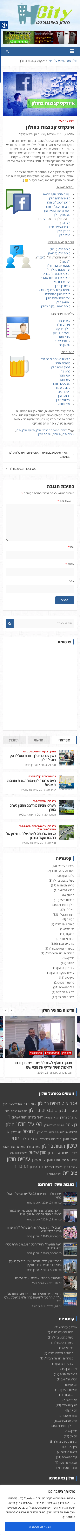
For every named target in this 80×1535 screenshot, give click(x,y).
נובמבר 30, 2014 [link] (46, 814)
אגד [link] (73, 1103)
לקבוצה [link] (65, 223)
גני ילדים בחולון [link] (51, 1117)
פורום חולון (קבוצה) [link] (59, 253)
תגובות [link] (13, 740)
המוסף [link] (70, 895)
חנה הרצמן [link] (42, 1132)
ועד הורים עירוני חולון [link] (58, 298)
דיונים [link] (64, 430)
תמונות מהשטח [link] (65, 992)
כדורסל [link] (29, 1131)
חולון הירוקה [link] (63, 328)
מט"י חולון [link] (64, 235)
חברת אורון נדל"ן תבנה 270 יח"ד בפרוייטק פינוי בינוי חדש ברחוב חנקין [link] (35, 1263)
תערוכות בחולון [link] (54, 1173)
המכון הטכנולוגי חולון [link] (58, 202)
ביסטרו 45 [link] (64, 392)
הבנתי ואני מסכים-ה (40, 1526)
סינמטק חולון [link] (63, 363)
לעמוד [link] (42, 219)
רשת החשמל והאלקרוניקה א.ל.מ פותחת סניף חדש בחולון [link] (33, 1246)
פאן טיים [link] (69, 977)
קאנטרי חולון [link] (63, 400)
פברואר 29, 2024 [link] (52, 1202)
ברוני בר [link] (65, 371)
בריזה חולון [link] (64, 396)
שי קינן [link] (33, 1167)
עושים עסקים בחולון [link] (32, 751)
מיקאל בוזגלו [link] (21, 1153)
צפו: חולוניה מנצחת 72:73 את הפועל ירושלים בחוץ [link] (33, 1195)
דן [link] (8, 1117)
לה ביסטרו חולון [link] (61, 383)
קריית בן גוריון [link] (62, 286)
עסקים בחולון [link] (70, 1167)
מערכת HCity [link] (47, 134)
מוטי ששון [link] (64, 320)
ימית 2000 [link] (64, 404)
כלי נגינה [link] (69, 929)
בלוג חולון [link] (51, 801)
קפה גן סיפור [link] (63, 388)
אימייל (69, 564)
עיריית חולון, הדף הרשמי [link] (56, 194)
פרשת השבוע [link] (66, 982)
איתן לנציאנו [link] (15, 1104)
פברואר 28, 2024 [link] (52, 1219)
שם (71, 547)
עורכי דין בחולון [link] (65, 968)
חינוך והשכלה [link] (66, 914)
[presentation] (5, 1010)
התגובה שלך (65, 500)
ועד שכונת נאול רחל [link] (58, 269)
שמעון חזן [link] (64, 345)
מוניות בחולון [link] (53, 1146)
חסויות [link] (70, 919)
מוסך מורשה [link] (18, 1146)
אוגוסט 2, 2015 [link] (65, 134)
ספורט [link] (70, 963)
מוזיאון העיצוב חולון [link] (59, 227)
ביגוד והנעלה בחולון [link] (63, 871)
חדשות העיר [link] (24, 826)
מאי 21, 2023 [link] (48, 765)
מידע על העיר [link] (66, 121)
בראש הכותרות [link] (49, 776)
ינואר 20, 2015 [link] (47, 789)
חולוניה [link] (73, 1132)
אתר (71, 581)
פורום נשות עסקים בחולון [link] (55, 306)
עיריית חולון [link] (68, 434)
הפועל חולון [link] (28, 430)
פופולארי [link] (64, 740)
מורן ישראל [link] (38, 1152)
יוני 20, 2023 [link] (54, 1306)
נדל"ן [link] (39, 829)
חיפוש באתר (10, 623)
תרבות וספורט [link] (66, 997)
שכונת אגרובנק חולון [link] (58, 265)
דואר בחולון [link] (35, 1117)
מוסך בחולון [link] (33, 1146)
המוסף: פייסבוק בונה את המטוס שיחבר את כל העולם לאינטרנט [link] (39, 454)
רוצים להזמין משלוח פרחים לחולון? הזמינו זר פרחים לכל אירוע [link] (42, 1065)
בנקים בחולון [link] (41, 1110)
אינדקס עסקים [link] (49, 751)
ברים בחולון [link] (66, 1117)
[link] (45, 5)
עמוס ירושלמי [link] (62, 341)
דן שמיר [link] (71, 1124)
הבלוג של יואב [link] (66, 890)
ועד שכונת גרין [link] (62, 282)
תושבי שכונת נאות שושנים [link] (55, 278)
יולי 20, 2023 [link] (54, 1283)
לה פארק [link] (16, 1132)
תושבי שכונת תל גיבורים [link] (56, 274)
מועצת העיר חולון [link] (59, 1152)
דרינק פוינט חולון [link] (60, 367)
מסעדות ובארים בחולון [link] (61, 948)
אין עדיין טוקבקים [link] (28, 134)
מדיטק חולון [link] (63, 231)
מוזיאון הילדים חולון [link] (59, 198)
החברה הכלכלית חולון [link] (58, 206)
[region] (40, 1510)
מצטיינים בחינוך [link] (61, 333)
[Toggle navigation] (72, 51)
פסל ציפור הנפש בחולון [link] (23, 469)
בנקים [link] (60, 1110)
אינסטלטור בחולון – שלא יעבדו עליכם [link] (38, 1278)
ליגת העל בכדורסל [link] (50, 1139)
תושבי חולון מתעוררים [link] (57, 294)
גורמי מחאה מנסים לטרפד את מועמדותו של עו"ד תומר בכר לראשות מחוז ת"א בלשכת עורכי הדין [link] (33, 1297)
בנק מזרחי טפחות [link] (19, 1111)
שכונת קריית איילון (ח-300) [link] (54, 290)
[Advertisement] (40, 687)
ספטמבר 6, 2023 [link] (47, 1072)
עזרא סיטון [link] (64, 337)
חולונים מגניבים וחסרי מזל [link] (55, 359)
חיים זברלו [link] (53, 1132)
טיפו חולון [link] (64, 379)
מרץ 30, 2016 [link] (48, 842)
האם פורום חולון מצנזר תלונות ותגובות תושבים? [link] (31, 782)
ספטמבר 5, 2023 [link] (52, 1253)
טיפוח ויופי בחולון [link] (64, 924)
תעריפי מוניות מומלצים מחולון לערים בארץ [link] (33, 807)
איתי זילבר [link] (30, 1104)
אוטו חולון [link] (64, 375)
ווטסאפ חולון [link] (63, 302)
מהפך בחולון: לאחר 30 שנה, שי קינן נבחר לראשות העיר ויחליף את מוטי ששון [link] (36, 1212)
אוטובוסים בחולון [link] (53, 1103)
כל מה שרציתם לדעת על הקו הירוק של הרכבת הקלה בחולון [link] (31, 835)
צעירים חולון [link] (63, 324)
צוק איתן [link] (59, 1167)
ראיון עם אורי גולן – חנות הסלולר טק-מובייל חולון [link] (32, 757)
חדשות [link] (38, 740)
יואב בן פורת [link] (31, 765)
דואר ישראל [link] (19, 1117)
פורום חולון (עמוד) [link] (60, 249)
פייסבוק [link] (57, 434)
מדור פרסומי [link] (67, 939)
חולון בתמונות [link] (66, 905)
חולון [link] (18, 430)
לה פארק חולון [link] (62, 215)
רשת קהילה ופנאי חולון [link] (57, 210)
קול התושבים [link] (35, 776)
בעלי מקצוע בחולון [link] (63, 880)
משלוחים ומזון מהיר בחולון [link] (59, 953)
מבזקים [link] (70, 934)
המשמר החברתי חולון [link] (47, 430)
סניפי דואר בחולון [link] (58, 1159)
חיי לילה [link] (69, 909)
